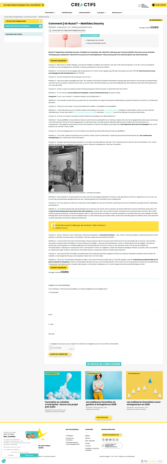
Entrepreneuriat (18, 17)
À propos (100, 13)
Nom (51, 315)
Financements (84, 13)
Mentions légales (105, 456)
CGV (112, 456)
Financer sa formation (70, 439)
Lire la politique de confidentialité (11, 449)
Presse (87, 443)
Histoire (87, 438)
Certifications (67, 13)
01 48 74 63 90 (161, 5)
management (108, 112)
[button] (4, 461)
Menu (10, 9)
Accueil (6, 17)
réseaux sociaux (90, 112)
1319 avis (160, 461)
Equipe (87, 436)
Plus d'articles (102, 417)
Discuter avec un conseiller (17, 26)
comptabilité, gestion (111, 110)
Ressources (116, 13)
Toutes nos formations (16, 21)
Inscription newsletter (111, 435)
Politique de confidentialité (126, 456)
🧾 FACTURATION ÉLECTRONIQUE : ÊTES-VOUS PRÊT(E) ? (21, 5)
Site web (51, 334)
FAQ (116, 456)
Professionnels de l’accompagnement (73, 443)
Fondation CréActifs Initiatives (92, 449)
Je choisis (11, 455)
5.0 (145, 461)
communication (78, 112)
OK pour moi (29, 455)
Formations (49, 13)
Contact (88, 446)
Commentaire (54, 292)
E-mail (51, 324)
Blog (11, 17)
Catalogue (69, 436)
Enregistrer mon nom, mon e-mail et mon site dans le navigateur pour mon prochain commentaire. (85, 344)
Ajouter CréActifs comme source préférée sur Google (68, 30)
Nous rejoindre (90, 441)
